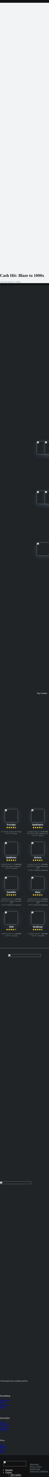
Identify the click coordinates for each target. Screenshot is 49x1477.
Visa (2, 1403)
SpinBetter (11, 857)
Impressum (34, 1464)
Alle (2, 1445)
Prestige (11, 824)
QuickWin (11, 892)
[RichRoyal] (37, 924)
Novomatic (4, 1425)
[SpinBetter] (11, 854)
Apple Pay (4, 1405)
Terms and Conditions (39, 1471)
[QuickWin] (11, 889)
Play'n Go (4, 1427)
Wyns (37, 892)
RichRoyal (37, 927)
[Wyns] (37, 889)
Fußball (3, 1447)
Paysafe (3, 1407)
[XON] (11, 924)
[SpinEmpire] (37, 821)
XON (11, 927)
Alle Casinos (15, 1475)
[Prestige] (11, 821)
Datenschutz (35, 1469)
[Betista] (37, 854)
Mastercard (4, 1400)
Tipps (2, 1452)
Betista (37, 857)
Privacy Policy (36, 1466)
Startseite (9, 1470)
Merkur (3, 1422)
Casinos (8, 1472)
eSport (2, 1449)
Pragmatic (4, 1429)
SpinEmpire (37, 824)
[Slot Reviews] (15, 1465)
